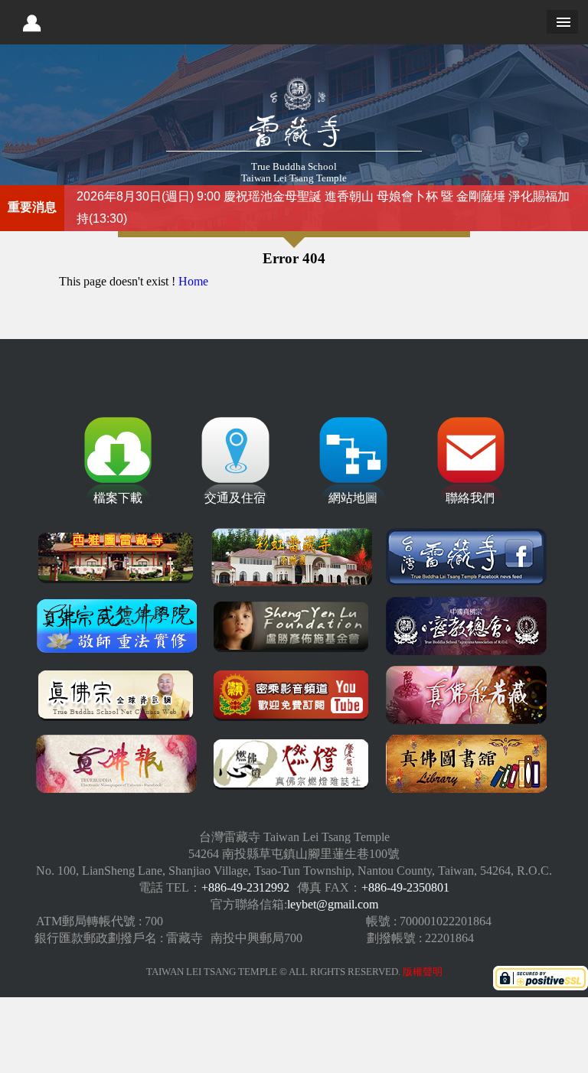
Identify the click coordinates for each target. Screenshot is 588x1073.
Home (193, 281)
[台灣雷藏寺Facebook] (466, 558)
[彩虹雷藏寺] (291, 558)
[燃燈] (291, 765)
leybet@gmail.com (332, 904)
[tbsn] (116, 696)
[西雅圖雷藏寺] (116, 558)
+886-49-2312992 (245, 887)
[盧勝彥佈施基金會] (291, 627)
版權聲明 (423, 972)
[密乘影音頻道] (291, 696)
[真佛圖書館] (466, 765)
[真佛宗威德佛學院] (116, 627)
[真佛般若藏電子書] (466, 696)
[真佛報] (116, 765)
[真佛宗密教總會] (466, 627)
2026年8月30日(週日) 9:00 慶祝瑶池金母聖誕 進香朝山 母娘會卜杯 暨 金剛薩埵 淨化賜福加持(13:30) (323, 207)
